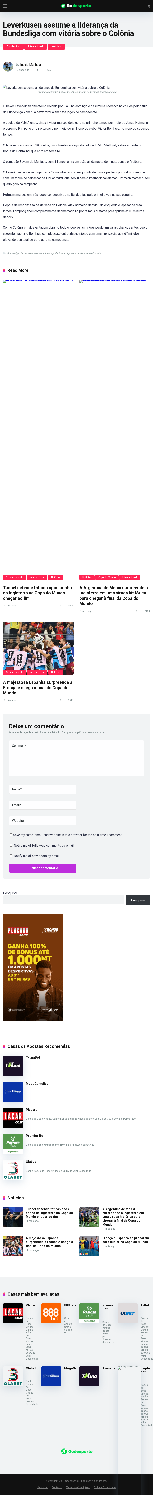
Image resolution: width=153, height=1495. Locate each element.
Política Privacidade (105, 1487)
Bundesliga (13, 46)
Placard (31, 1110)
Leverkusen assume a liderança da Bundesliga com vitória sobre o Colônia (61, 253)
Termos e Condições (78, 1487)
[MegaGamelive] (13, 1101)
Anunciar (42, 1487)
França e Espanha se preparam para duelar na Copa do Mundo (125, 1240)
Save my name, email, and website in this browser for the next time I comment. (67, 835)
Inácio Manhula (30, 65)
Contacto (57, 1487)
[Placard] (13, 1127)
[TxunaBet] (13, 1075)
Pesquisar (10, 893)
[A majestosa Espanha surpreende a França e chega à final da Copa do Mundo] (38, 648)
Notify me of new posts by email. (37, 856)
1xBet (145, 1305)
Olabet (31, 1162)
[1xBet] (128, 1322)
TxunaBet (33, 1057)
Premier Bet (35, 1136)
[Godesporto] (76, 6)
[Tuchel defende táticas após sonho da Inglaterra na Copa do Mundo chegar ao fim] (38, 430)
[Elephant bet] (129, 1366)
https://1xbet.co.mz (16, 1462)
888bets (70, 1305)
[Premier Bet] (13, 1153)
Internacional (35, 46)
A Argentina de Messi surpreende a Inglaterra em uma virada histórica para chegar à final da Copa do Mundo (113, 595)
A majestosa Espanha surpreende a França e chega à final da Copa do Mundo (37, 687)
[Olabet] (13, 1179)
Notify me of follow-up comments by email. (44, 845)
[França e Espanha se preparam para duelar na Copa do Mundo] (89, 1255)
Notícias (56, 46)
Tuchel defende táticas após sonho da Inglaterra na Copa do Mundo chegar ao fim (37, 593)
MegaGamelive (37, 1084)
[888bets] (51, 1322)
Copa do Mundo (14, 577)
